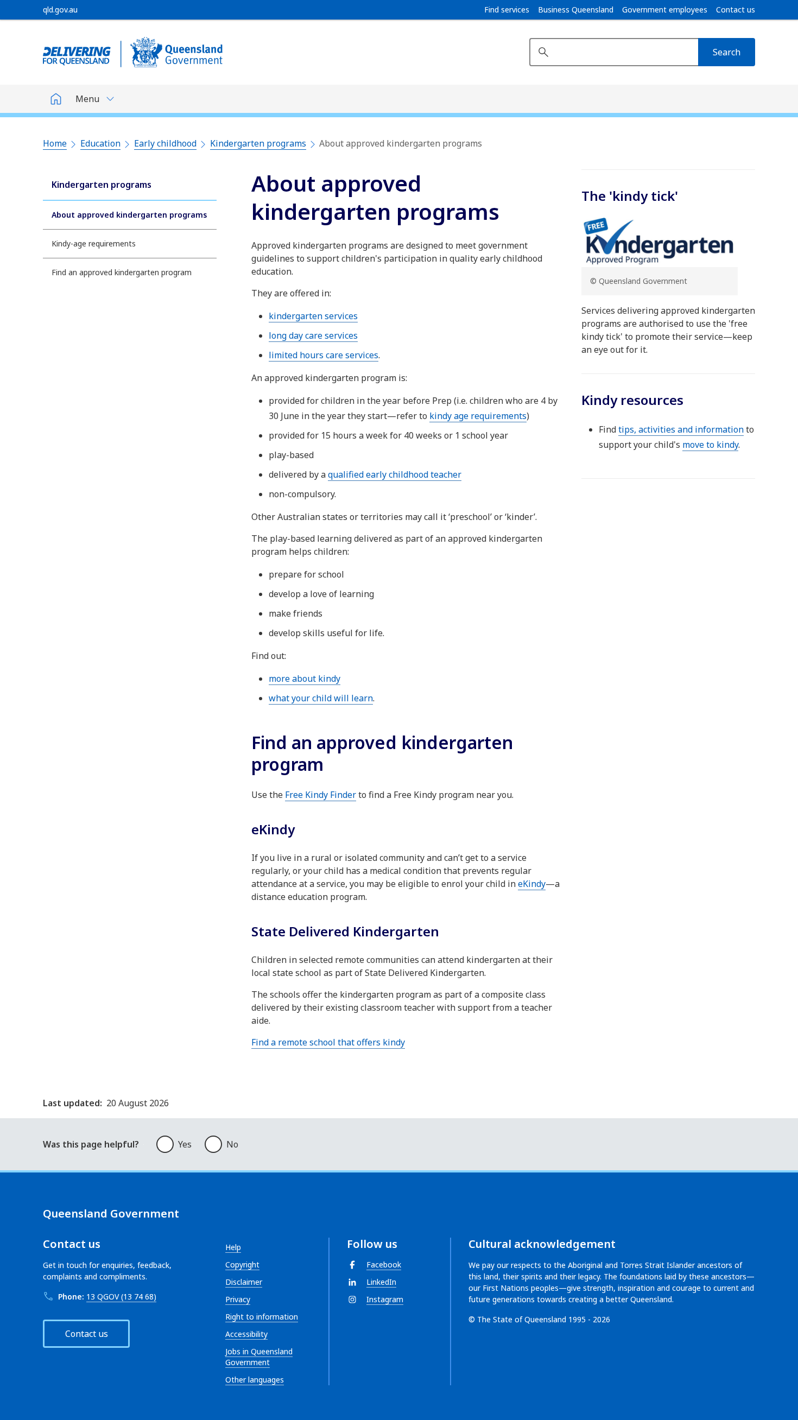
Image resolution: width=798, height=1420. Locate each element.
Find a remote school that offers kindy (328, 1042)
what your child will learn (321, 698)
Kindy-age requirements (94, 243)
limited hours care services (323, 355)
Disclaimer (243, 1282)
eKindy (532, 884)
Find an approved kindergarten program (122, 272)
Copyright (242, 1264)
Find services (506, 10)
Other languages (254, 1379)
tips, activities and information (681, 429)
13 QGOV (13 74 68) (121, 1296)
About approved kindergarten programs (129, 215)
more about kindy (304, 678)
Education (100, 143)
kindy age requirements (478, 416)
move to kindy (710, 445)
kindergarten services (313, 316)
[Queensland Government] (133, 52)
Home (55, 143)
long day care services (313, 335)
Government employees (664, 10)
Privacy (237, 1299)
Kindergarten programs (258, 143)
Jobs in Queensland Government (259, 1356)
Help (233, 1247)
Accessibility (246, 1334)
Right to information (261, 1316)
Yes (185, 1144)
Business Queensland (575, 10)
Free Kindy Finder (320, 795)
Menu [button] (87, 99)
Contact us (735, 10)
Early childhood (165, 143)
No (232, 1144)
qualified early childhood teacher (394, 474)
